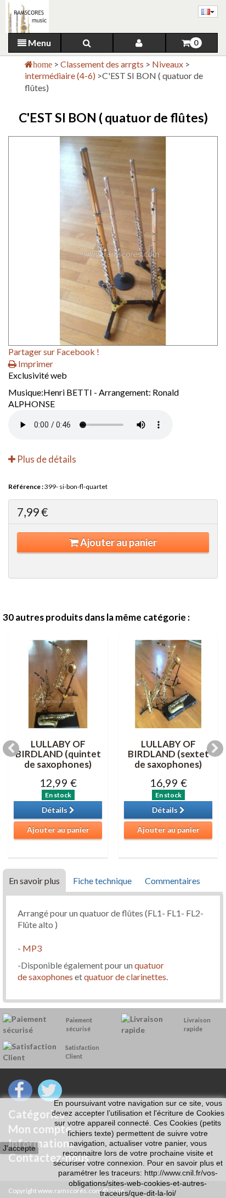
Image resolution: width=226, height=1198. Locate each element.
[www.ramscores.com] (24, 16)
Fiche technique (102, 880)
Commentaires (172, 880)
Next (215, 748)
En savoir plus (34, 880)
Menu (38, 42)
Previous (11, 748)
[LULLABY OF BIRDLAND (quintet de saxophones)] (58, 684)
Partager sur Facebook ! (53, 351)
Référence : (25, 486)
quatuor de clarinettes (125, 976)
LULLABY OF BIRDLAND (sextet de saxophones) (168, 754)
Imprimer (34, 363)
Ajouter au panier (117, 542)
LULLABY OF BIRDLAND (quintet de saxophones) (58, 754)
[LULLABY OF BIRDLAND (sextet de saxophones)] (168, 684)
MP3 (32, 948)
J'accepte (19, 1148)
